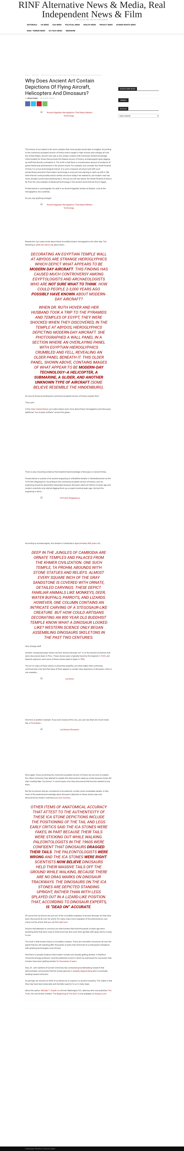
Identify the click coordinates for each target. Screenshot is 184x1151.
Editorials (32, 24)
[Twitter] (33, 103)
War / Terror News (36, 30)
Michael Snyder (32, 98)
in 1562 (81, 659)
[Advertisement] (92, 55)
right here (63, 922)
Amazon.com (100, 993)
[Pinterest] (39, 103)
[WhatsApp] (44, 103)
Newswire (70, 30)
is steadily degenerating (81, 971)
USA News (57, 24)
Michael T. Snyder (49, 990)
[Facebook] (27, 103)
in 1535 (102, 656)
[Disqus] (68, 1045)
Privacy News (106, 24)
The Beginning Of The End (64, 993)
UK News (45, 24)
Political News (72, 24)
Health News (89, 24)
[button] (156, 25)
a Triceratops (34, 723)
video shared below (39, 409)
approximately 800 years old (87, 543)
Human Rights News (126, 24)
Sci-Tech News (55, 30)
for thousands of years (66, 961)
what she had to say (44, 245)
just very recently (62, 798)
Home (27, 75)
